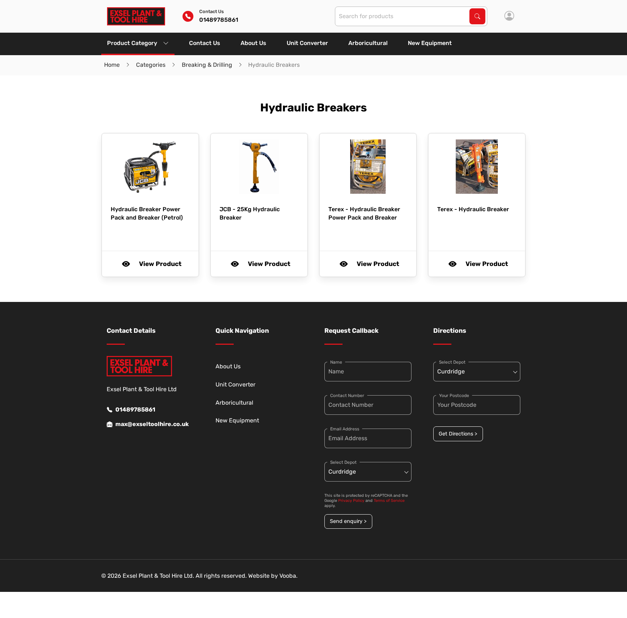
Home (112, 64)
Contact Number (347, 395)
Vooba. (288, 575)
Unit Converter (307, 43)
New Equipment (430, 43)
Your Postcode (454, 395)
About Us (253, 43)
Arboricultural (368, 43)
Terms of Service (389, 500)
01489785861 (135, 409)
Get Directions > (458, 434)
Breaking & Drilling (207, 64)
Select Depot (343, 462)
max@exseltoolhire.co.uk (152, 424)
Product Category (132, 43)
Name (336, 362)
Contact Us (204, 43)
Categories (150, 64)
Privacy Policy (351, 500)
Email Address (344, 428)
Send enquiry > (348, 521)
